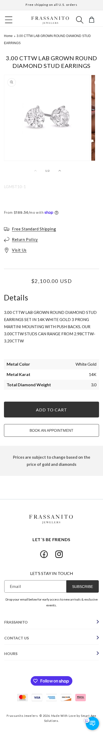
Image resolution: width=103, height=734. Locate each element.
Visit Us (19, 250)
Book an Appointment (51, 430)
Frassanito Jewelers (22, 715)
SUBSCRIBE (82, 586)
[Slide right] (59, 170)
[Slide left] (36, 170)
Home (8, 36)
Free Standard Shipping (34, 228)
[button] (9, 20)
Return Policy (25, 239)
